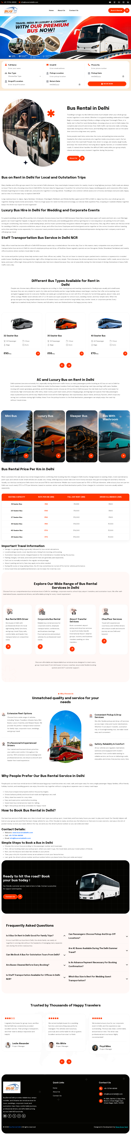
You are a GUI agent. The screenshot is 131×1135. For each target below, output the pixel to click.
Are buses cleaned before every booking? (27, 965)
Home (51, 10)
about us (73, 158)
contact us (10, 897)
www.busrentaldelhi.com (22, 832)
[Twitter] (119, 2)
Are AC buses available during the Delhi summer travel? (93, 950)
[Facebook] (114, 2)
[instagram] (19, 1116)
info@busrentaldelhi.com (20, 838)
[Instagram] (123, 2)
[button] (62, 365)
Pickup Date (96, 73)
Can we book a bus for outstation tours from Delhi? (33, 955)
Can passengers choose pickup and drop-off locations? (92, 936)
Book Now (108, 84)
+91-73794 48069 (16, 835)
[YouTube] (110, 2)
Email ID (53, 65)
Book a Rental (116, 10)
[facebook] (9, 1116)
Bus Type (12, 73)
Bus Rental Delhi (15, 1127)
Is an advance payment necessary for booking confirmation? (93, 965)
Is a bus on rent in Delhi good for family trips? (30, 936)
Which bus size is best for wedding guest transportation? (90, 979)
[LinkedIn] (128, 2)
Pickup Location (57, 73)
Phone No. (95, 65)
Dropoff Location (15, 81)
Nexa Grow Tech (122, 1127)
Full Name (12, 65)
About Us (61, 10)
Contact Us (73, 10)
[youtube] (5, 1116)
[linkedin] (24, 1116)
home (55, 1088)
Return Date (55, 81)
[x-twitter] (14, 1116)
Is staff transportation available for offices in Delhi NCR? (33, 977)
